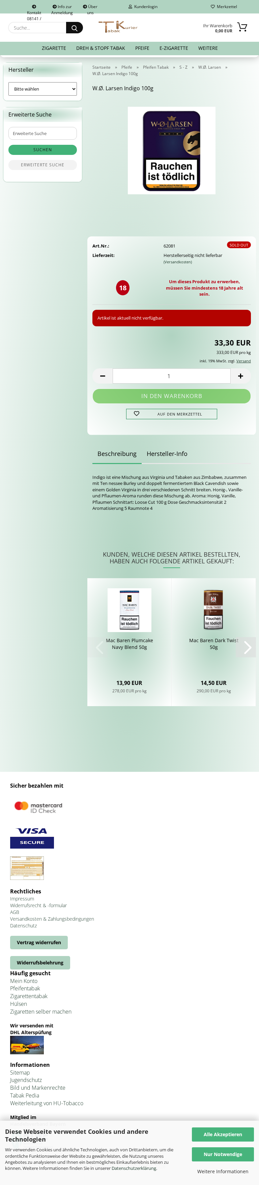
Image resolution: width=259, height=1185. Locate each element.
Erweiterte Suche (42, 165)
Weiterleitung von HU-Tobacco (46, 1103)
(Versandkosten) (178, 261)
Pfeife (142, 48)
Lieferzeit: (103, 255)
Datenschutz (23, 925)
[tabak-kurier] (118, 26)
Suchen (42, 150)
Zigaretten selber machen (40, 1011)
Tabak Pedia (24, 1095)
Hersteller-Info (167, 454)
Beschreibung (117, 454)
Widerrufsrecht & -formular (38, 905)
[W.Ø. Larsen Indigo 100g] (171, 148)
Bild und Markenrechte (37, 1087)
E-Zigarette (174, 48)
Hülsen (18, 1004)
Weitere (208, 48)
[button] (102, 376)
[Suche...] (74, 27)
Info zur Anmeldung (62, 8)
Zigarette (54, 48)
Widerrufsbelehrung (40, 962)
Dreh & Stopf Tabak (100, 48)
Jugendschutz (26, 1080)
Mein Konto (23, 981)
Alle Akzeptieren (223, 1134)
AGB (14, 912)
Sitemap (20, 1072)
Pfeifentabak (25, 988)
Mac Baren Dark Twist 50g (213, 643)
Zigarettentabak (29, 996)
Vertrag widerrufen (39, 942)
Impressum (22, 898)
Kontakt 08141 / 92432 (34, 11)
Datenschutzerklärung (134, 1168)
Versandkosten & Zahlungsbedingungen (52, 919)
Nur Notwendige (223, 1154)
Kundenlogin (144, 6)
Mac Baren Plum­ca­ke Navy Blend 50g (129, 643)
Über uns (92, 8)
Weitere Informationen (223, 1171)
